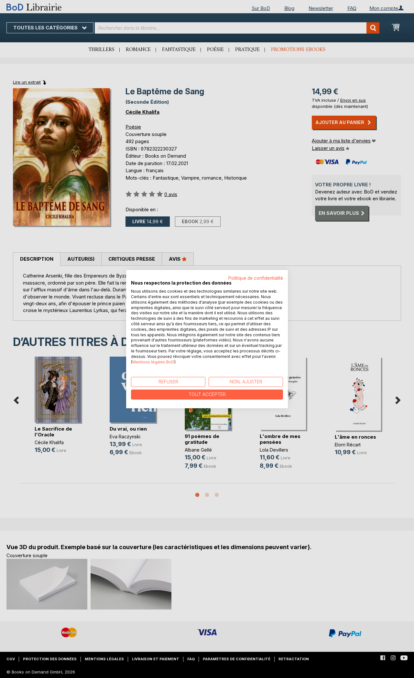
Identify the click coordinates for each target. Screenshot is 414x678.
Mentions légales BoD (153, 361)
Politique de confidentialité (255, 277)
